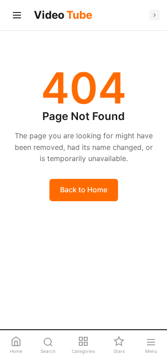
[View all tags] (154, 15)
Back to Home (83, 189)
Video (63, 14)
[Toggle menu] (17, 15)
